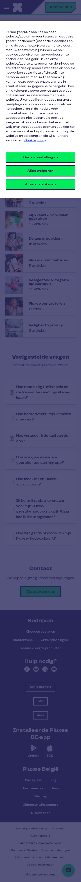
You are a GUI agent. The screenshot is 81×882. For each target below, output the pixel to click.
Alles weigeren (40, 171)
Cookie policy (35, 140)
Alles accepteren (40, 184)
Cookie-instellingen (40, 157)
